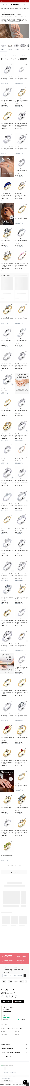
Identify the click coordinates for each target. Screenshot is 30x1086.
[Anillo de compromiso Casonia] (21, 706)
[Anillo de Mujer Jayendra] (21, 309)
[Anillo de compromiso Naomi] (21, 659)
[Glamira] (14, 4)
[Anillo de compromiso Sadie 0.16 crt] (21, 635)
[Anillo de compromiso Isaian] (21, 402)
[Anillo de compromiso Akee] (7, 115)
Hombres (3, 1037)
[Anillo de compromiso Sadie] (21, 425)
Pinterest (9, 996)
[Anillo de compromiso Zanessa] (7, 69)
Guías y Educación (6, 1057)
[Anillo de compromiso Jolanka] (21, 232)
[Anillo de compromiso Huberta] (7, 495)
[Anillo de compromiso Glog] (7, 612)
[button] (11, 65)
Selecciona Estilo (7, 40)
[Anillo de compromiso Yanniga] (7, 799)
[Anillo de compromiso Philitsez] (7, 682)
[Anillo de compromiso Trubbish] (7, 355)
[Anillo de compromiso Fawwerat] (21, 752)
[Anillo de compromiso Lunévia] (21, 472)
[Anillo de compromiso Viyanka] (21, 449)
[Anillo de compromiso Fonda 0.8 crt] (7, 379)
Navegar (4, 1024)
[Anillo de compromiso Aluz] (21, 519)
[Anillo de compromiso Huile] (21, 255)
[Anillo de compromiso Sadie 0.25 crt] (7, 566)
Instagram (6, 996)
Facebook (2, 996)
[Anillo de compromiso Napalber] (21, 776)
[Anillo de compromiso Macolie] (21, 69)
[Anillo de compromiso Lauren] (21, 729)
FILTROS (25, 59)
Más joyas (3, 1040)
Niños (15, 1037)
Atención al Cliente (7, 1048)
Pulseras (16, 1034)
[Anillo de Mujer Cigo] (7, 232)
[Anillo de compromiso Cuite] (7, 542)
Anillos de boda (18, 1028)
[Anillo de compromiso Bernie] (7, 255)
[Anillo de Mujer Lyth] (7, 309)
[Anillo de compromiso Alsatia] (21, 355)
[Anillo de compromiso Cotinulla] (21, 682)
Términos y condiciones (10, 1072)
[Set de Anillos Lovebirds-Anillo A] (7, 449)
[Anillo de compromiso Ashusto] (21, 92)
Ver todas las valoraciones (8, 993)
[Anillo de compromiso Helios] (7, 139)
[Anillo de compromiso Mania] (21, 139)
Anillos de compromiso (10, 12)
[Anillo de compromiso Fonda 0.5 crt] (21, 495)
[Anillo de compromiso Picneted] (7, 402)
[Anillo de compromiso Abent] (7, 706)
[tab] (7, 40)
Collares (16, 1031)
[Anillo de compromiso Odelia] (21, 162)
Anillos (3, 1031)
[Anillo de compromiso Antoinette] (21, 115)
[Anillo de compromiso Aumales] (21, 822)
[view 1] (2, 59)
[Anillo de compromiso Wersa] (7, 332)
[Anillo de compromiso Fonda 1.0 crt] (7, 472)
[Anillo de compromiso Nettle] (7, 635)
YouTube (12, 996)
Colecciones (17, 1040)
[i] (24, 55)
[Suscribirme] (25, 975)
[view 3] (8, 59)
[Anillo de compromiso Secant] (7, 519)
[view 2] (5, 59)
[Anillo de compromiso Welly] (7, 752)
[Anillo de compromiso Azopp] (7, 846)
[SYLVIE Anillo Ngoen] (7, 185)
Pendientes (4, 1034)
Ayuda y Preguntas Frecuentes (10, 1052)
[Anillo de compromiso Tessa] (21, 566)
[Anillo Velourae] (21, 185)
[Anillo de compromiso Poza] (7, 822)
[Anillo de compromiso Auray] (7, 92)
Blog (16, 996)
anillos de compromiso (6, 20)
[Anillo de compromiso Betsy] (7, 589)
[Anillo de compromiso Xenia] (7, 729)
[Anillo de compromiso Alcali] (7, 425)
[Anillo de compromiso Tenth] (21, 542)
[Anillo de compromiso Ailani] (21, 799)
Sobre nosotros (5, 1044)
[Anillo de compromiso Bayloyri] (21, 589)
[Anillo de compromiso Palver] (21, 209)
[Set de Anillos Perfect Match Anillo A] (21, 332)
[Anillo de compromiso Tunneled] (21, 612)
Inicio (2, 12)
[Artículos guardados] (25, 4)
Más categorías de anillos (22, 40)
